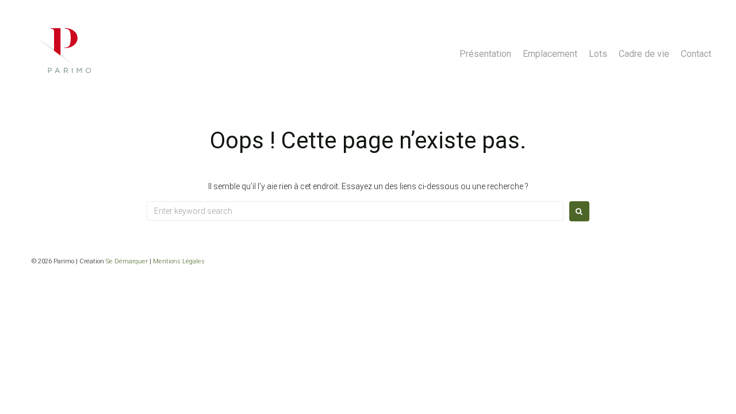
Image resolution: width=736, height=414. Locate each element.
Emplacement (550, 53)
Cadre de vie (644, 53)
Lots (598, 53)
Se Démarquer (127, 261)
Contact (696, 53)
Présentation (485, 53)
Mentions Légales (179, 261)
